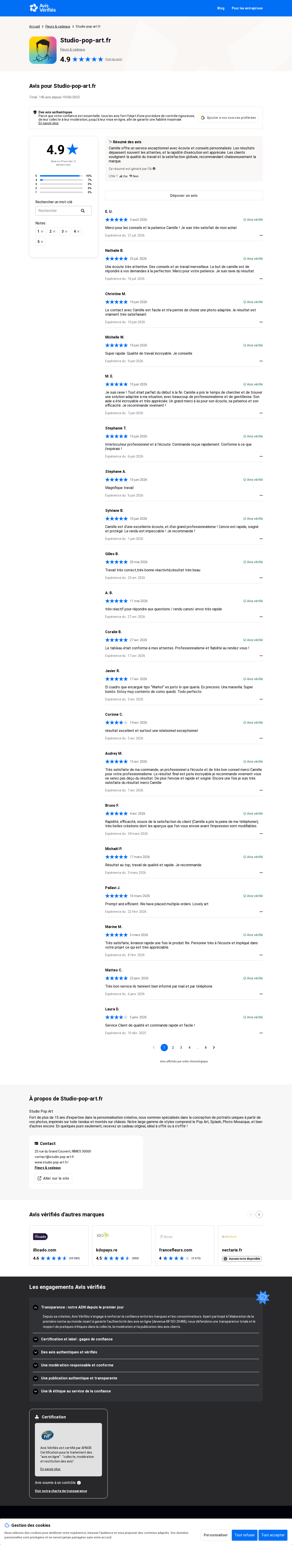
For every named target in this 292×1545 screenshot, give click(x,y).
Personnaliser (216, 1535)
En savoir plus (49, 123)
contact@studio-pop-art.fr (54, 1157)
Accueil (34, 26)
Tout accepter (273, 1535)
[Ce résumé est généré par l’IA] (154, 168)
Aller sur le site (56, 1178)
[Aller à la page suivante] (214, 1047)
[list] (146, 1245)
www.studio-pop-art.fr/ (52, 1162)
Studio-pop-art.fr (88, 26)
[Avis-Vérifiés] (42, 8)
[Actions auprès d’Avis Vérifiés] (261, 235)
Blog (220, 8)
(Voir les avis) (113, 59)
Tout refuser (245, 1535)
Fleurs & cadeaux (57, 26)
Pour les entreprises (247, 8)
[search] (83, 210)
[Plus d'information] (79, 1482)
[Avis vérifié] (244, 219)
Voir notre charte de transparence (61, 1491)
